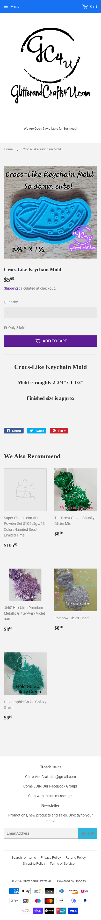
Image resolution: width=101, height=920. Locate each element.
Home (8, 149)
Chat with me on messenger (50, 796)
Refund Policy (76, 857)
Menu (14, 6)
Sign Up (87, 833)
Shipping (11, 288)
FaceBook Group (62, 786)
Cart (93, 6)
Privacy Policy (51, 857)
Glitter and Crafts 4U (37, 881)
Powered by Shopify (71, 881)
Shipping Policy (34, 863)
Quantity (11, 302)
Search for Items (23, 857)
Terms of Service (62, 863)
